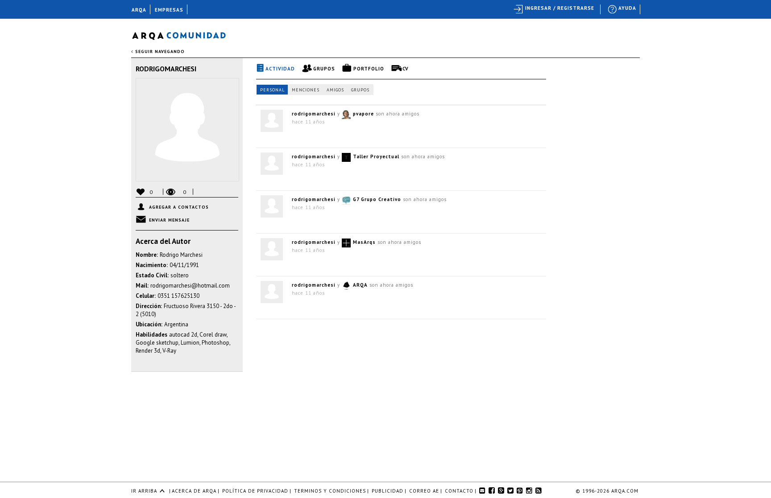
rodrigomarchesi (166, 68)
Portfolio (368, 69)
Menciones (305, 90)
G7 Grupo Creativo (377, 199)
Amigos (335, 90)
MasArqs (364, 242)
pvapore (363, 114)
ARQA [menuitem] (139, 10)
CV (405, 69)
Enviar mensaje (169, 220)
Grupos (324, 69)
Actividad (280, 69)
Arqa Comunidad (185, 34)
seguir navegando (159, 51)
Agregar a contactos (179, 207)
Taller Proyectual (376, 156)
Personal (272, 90)
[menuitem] (622, 9)
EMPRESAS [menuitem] (169, 10)
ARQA (360, 285)
